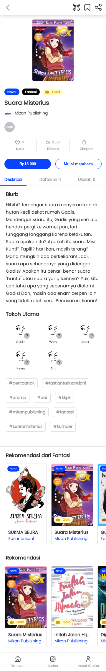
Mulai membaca (78, 164)
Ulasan (86, 179)
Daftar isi (50, 179)
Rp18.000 (27, 164)
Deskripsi (13, 179)
